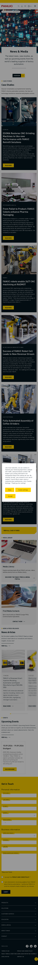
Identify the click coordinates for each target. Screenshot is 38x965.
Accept (10, 496)
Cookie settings (23, 490)
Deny (9, 490)
